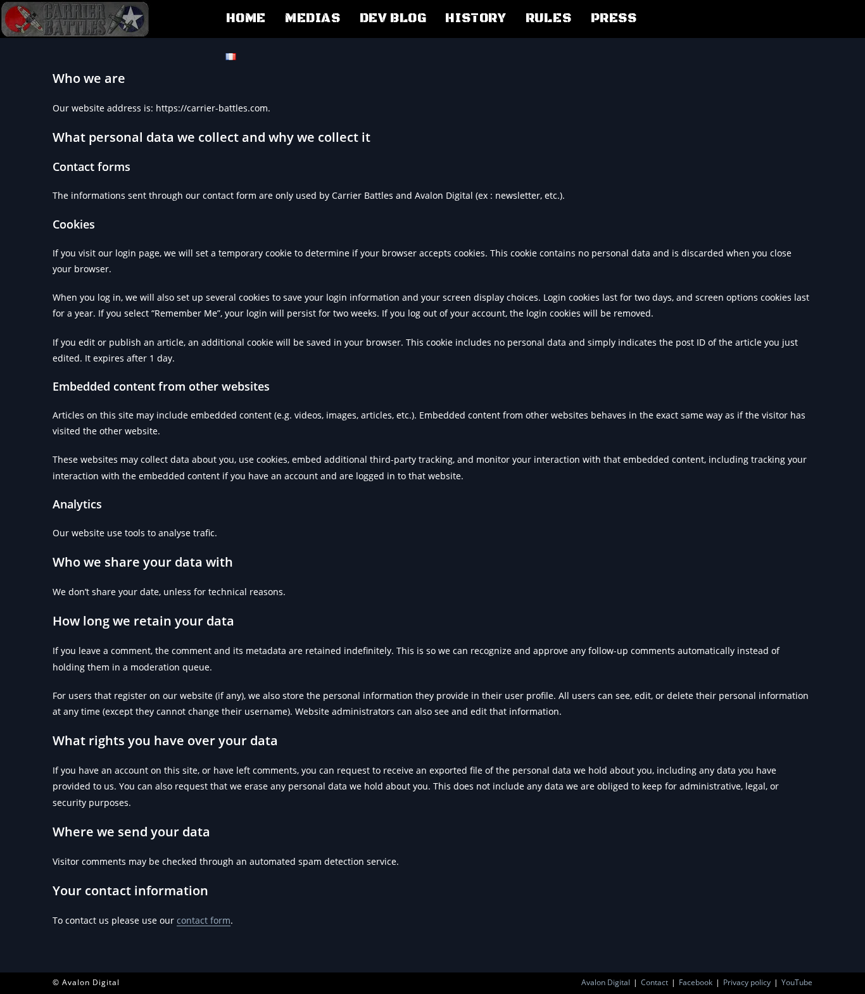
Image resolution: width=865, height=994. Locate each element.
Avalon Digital (605, 982)
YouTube (796, 982)
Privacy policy (747, 982)
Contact (654, 982)
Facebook (695, 982)
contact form (203, 920)
